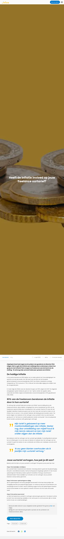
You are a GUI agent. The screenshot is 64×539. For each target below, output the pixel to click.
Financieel (14, 523)
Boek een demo (55, 2)
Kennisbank (5, 357)
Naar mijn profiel (15, 518)
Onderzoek (23, 523)
